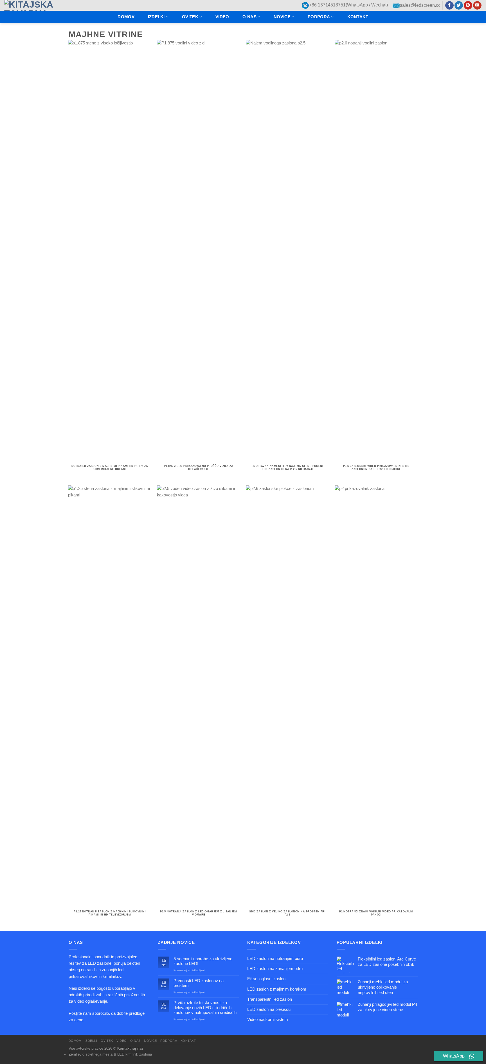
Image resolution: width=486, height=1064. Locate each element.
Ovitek (190, 17)
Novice (282, 17)
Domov (126, 17)
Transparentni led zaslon (269, 999)
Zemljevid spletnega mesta (90, 1054)
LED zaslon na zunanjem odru (275, 968)
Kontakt (357, 17)
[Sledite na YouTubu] (477, 5)
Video (222, 17)
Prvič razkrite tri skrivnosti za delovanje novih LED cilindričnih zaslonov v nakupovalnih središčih (205, 1007)
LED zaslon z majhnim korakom (276, 989)
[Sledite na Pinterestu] (468, 5)
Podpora (319, 17)
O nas (249, 17)
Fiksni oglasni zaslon (266, 979)
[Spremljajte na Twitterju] (458, 5)
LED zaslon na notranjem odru (275, 958)
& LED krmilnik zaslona (133, 1054)
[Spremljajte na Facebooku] (449, 5)
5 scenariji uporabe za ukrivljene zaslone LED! (203, 961)
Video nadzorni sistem (267, 1019)
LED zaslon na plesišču (269, 1009)
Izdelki (156, 17)
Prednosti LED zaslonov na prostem (199, 983)
